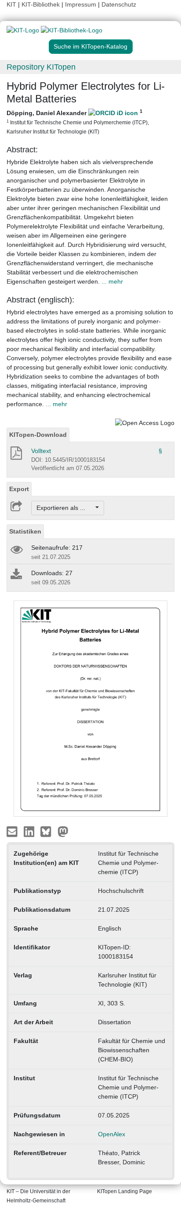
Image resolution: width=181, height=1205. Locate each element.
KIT (11, 4)
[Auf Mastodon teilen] (63, 830)
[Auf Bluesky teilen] (48, 830)
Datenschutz (118, 4)
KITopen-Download (38, 434)
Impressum (80, 4)
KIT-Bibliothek (42, 4)
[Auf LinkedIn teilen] (30, 830)
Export (19, 488)
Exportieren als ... (65, 507)
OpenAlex (111, 1134)
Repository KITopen (41, 67)
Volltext (41, 450)
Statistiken (25, 531)
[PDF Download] (15, 455)
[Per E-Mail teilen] (13, 830)
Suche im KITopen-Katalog (90, 46)
